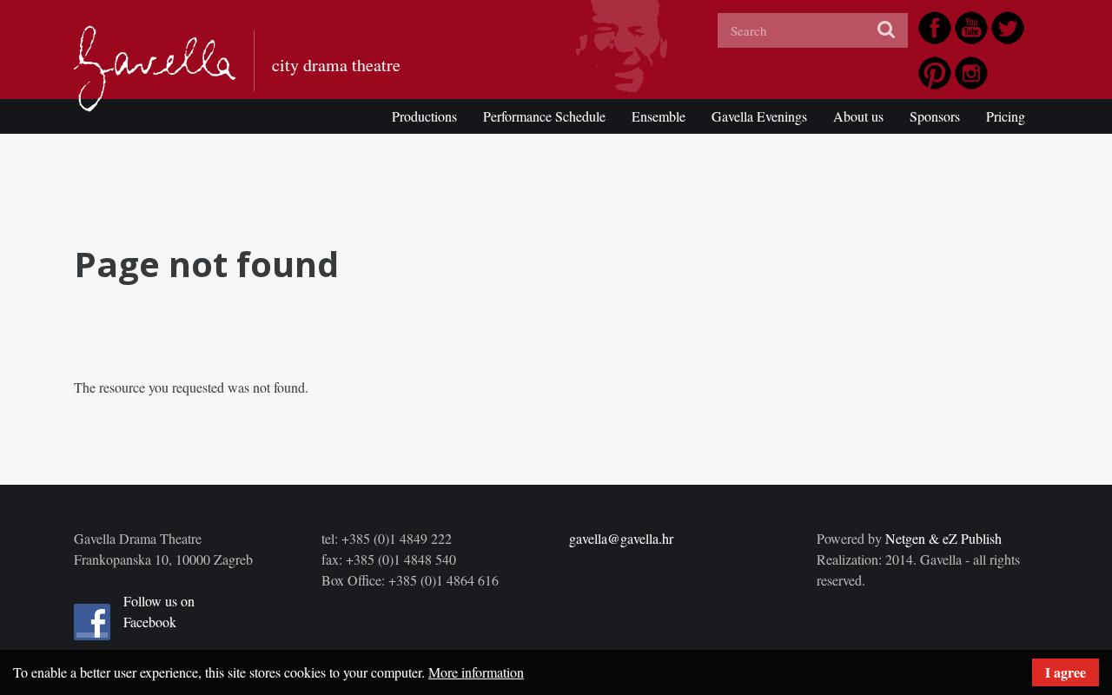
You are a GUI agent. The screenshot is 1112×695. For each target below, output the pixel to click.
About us (858, 116)
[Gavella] (155, 69)
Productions (424, 116)
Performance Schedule (544, 116)
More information (476, 672)
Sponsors (935, 116)
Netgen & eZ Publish (943, 538)
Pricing (1005, 116)
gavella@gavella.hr (621, 538)
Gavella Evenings (759, 116)
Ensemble (658, 116)
